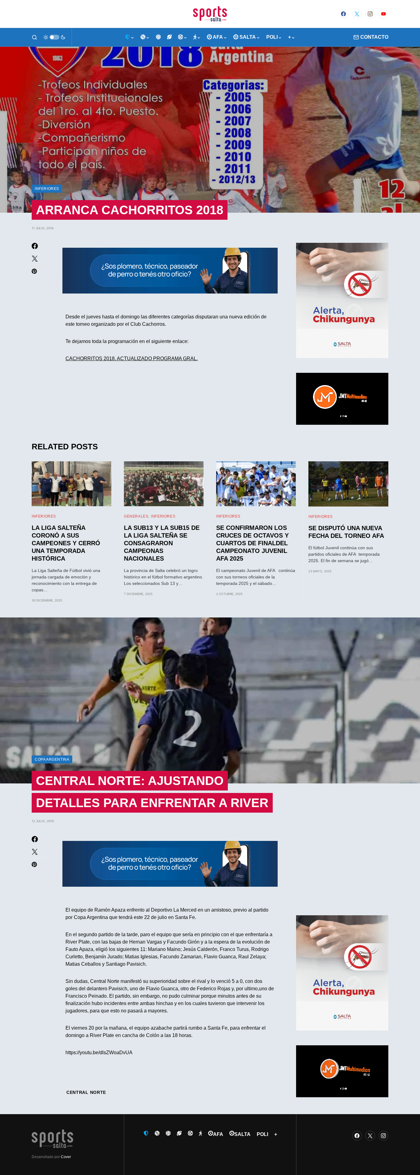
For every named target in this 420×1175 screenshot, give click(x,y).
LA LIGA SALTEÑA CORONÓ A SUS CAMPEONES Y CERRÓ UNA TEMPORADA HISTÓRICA (66, 543)
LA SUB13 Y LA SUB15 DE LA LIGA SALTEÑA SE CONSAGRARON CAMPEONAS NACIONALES (162, 543)
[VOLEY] (158, 37)
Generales (136, 516)
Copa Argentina (52, 759)
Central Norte (86, 1092)
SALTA (242, 1134)
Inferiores (47, 189)
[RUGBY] (169, 37)
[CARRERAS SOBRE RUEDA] (182, 37)
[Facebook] (343, 14)
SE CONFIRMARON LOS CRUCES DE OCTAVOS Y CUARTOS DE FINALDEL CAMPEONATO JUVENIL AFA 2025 (252, 543)
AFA (218, 1134)
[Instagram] (370, 14)
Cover (66, 1157)
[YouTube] (383, 14)
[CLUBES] (129, 37)
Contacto (374, 37)
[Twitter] (357, 14)
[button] (34, 37)
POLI (262, 1134)
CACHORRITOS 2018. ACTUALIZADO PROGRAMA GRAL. (131, 358)
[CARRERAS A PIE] (197, 37)
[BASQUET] (145, 37)
